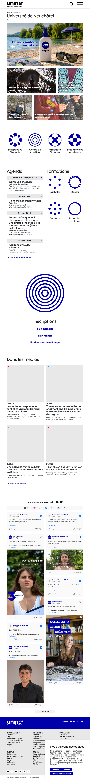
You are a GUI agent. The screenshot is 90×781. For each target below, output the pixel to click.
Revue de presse (18, 483)
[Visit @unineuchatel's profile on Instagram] (10, 537)
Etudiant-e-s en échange (45, 342)
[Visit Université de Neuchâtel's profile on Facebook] (10, 515)
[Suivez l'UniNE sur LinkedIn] (20, 771)
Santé (9, 760)
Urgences (10, 737)
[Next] (77, 46)
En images (11, 764)
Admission (63, 735)
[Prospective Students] (15, 140)
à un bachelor (45, 328)
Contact (10, 735)
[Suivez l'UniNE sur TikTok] (28, 771)
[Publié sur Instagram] (41, 537)
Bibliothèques (12, 754)
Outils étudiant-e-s (14, 743)
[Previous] (13, 46)
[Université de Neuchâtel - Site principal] (15, 723)
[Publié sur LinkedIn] (80, 537)
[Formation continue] (75, 209)
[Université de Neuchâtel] (15, 4)
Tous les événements (20, 257)
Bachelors (63, 739)
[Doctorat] (55, 209)
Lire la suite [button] (12, 526)
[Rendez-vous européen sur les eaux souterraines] (31, 80)
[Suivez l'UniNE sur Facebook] (8, 771)
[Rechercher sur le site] (72, 4)
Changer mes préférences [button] (62, 773)
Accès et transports (14, 739)
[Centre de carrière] (35, 140)
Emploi (9, 745)
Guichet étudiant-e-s (15, 741)
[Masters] (75, 183)
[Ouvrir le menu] (80, 4)
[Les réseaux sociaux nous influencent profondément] (58, 107)
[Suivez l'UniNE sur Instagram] (12, 771)
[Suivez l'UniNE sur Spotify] (24, 771)
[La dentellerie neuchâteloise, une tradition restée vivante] (70, 80)
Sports (9, 758)
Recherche (37, 739)
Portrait (36, 735)
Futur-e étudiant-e (66, 737)
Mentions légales (34, 777)
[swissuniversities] (72, 721)
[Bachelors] (55, 183)
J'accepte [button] (55, 770)
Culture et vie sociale (15, 756)
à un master (45, 335)
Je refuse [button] (66, 770)
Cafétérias (11, 762)
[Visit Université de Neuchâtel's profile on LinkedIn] (49, 537)
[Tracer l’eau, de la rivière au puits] (19, 107)
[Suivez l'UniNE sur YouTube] (16, 771)
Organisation (38, 737)
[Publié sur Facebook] (41, 515)
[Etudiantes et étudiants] (75, 140)
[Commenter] (53, 529)
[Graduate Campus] (55, 140)
